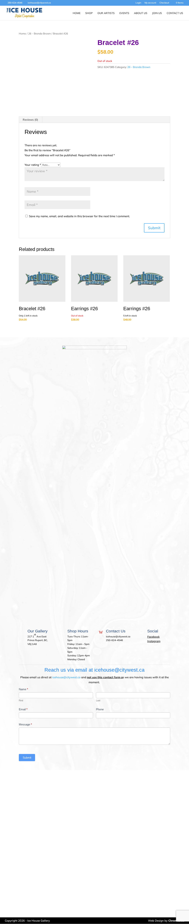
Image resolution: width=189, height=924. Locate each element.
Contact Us (175, 13)
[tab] (30, 120)
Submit (27, 757)
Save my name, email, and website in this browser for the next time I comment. (79, 216)
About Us (140, 13)
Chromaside (176, 920)
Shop (89, 13)
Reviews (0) (30, 119)
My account (150, 3)
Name (23, 689)
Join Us (157, 13)
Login (138, 3)
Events (124, 13)
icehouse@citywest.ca (66, 677)
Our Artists (106, 13)
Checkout (164, 3)
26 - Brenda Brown (39, 33)
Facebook (153, 636)
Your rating (33, 165)
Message (25, 724)
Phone (100, 709)
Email (23, 709)
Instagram (153, 641)
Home (76, 13)
